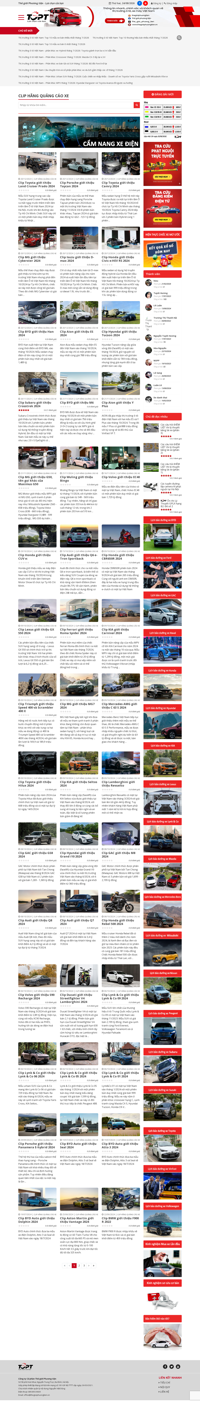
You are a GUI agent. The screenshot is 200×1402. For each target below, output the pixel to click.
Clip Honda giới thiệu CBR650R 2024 (118, 557)
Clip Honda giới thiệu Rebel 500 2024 (118, 922)
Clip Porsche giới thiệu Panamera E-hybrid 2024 (36, 1145)
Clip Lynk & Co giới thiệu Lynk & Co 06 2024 (36, 1074)
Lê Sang (158, 372)
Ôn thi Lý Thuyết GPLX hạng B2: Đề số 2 (171, 503)
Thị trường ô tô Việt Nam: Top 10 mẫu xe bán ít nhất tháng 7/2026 (51, 44)
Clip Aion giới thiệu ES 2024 (76, 333)
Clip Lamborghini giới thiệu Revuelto (118, 783)
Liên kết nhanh (170, 1377)
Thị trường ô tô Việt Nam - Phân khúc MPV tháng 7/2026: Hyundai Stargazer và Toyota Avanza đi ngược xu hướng (75, 82)
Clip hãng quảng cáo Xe (45, 179)
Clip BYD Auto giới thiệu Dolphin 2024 (36, 1220)
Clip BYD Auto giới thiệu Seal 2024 (78, 1145)
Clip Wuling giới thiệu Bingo (76, 479)
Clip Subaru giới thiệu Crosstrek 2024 (34, 404)
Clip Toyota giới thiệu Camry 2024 (118, 184)
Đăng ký (157, 3)
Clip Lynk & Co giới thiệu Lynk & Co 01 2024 (120, 1074)
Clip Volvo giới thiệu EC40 (121, 477)
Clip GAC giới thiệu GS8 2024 (35, 854)
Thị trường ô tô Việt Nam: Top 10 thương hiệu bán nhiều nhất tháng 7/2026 (130, 37)
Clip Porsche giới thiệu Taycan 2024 (77, 184)
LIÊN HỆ (164, 1392)
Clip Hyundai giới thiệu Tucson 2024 (119, 333)
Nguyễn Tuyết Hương (165, 335)
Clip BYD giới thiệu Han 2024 (36, 333)
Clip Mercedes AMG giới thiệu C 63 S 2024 (119, 705)
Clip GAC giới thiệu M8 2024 (118, 854)
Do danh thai (160, 397)
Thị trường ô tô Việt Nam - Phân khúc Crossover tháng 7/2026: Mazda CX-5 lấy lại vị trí (61, 57)
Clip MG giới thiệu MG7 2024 (77, 705)
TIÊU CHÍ (165, 1382)
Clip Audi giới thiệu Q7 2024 (77, 922)
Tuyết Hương (161, 293)
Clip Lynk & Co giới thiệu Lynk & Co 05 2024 (78, 1074)
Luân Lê (158, 385)
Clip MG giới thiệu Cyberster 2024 (32, 259)
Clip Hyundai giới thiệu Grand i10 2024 (77, 854)
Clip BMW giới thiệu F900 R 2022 (120, 1220)
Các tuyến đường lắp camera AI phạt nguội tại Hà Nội (171, 486)
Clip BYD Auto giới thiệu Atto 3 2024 (120, 1145)
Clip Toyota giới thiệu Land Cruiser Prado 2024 (36, 184)
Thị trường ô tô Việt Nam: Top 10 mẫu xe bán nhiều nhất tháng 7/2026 (53, 37)
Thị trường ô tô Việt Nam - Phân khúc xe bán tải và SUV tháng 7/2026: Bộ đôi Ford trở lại (62, 63)
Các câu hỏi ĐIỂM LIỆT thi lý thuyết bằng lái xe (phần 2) (170, 448)
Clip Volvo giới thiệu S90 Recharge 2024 (36, 996)
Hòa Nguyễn (160, 348)
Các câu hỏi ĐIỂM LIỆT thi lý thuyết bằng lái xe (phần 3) (170, 429)
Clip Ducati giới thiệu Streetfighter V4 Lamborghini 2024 (76, 998)
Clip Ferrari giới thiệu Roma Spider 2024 (76, 631)
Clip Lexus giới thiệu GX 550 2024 (36, 631)
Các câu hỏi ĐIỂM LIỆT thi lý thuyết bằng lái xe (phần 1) (170, 468)
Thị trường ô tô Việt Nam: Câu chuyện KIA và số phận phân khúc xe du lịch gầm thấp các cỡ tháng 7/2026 (70, 69)
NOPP (156, 360)
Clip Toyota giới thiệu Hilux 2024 (34, 783)
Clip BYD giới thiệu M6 (77, 403)
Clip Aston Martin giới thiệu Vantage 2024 (77, 1220)
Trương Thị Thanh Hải (165, 317)
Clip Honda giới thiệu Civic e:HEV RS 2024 (118, 259)
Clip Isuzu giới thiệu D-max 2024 (77, 259)
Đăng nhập (171, 3)
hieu (156, 280)
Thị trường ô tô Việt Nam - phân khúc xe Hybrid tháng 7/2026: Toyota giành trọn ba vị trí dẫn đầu (67, 50)
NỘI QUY (165, 1387)
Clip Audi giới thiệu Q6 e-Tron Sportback (78, 557)
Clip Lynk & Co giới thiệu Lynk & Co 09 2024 (120, 996)
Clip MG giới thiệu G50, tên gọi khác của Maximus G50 (35, 480)
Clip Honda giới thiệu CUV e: (34, 557)
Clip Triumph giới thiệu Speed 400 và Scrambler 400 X (36, 707)
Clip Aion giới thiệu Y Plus (118, 404)
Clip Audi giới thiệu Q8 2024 (35, 922)
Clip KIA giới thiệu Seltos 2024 (78, 783)
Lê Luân (158, 305)
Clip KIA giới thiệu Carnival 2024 (115, 631)
